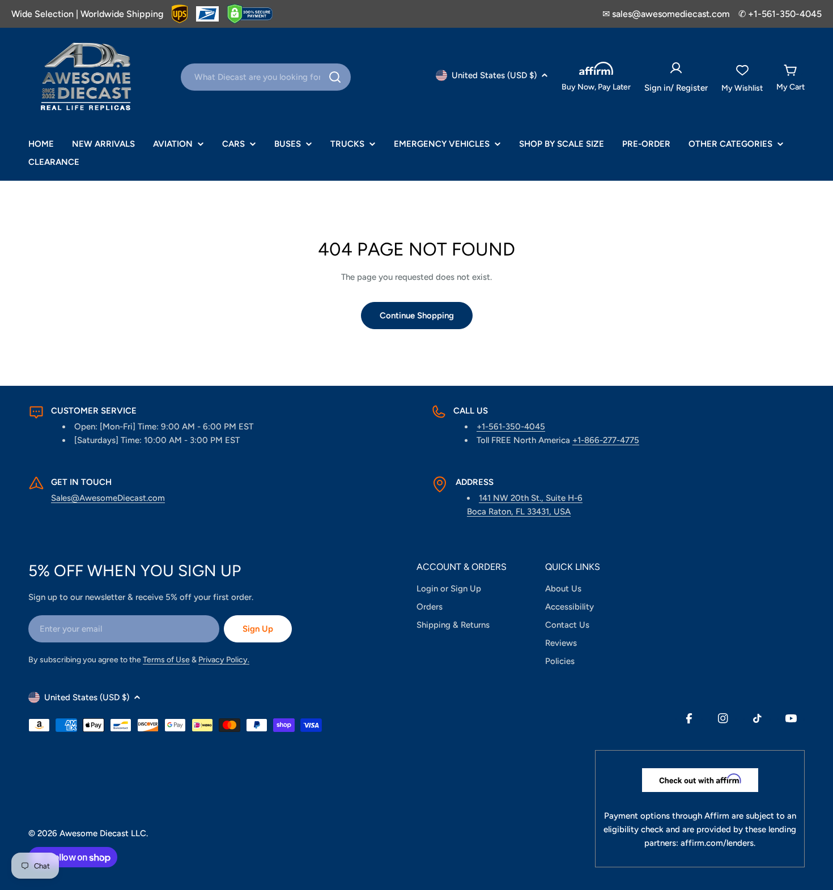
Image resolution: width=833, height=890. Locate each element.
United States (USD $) (494, 75)
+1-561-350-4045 (511, 426)
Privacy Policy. (223, 660)
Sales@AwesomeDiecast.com (108, 498)
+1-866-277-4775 (605, 440)
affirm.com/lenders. (718, 843)
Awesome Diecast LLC (103, 833)
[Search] (335, 77)
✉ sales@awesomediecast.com (666, 13)
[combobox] (266, 77)
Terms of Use (166, 660)
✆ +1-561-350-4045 (780, 13)
